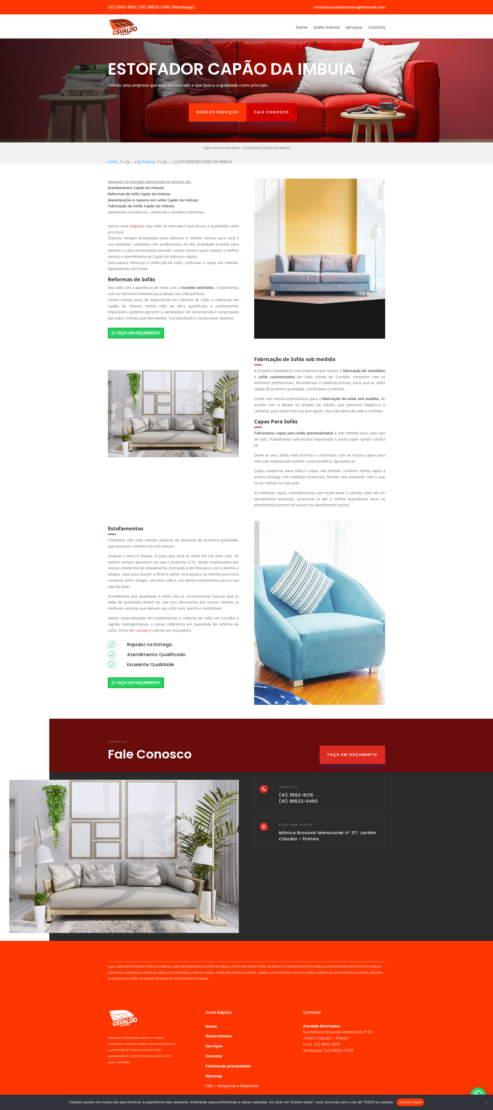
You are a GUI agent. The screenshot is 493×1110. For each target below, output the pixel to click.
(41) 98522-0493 (298, 801)
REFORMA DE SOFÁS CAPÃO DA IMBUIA (181, 978)
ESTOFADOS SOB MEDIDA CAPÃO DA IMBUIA (137, 973)
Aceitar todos (410, 1102)
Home (301, 27)
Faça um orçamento (352, 754)
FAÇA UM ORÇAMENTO (138, 332)
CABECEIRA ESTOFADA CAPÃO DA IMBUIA (142, 966)
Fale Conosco (271, 112)
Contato (376, 27)
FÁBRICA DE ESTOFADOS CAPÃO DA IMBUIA (287, 973)
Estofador (232, 147)
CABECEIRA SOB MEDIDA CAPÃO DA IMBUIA (201, 966)
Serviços (354, 27)
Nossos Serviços (217, 112)
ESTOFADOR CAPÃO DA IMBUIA (304, 966)
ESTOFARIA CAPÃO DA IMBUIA (236, 973)
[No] (486, 1102)
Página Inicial (212, 147)
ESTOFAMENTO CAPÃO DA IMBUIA (192, 973)
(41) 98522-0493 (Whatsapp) (167, 7)
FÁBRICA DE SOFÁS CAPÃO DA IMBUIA (342, 973)
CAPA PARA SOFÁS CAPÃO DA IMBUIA (256, 966)
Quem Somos (326, 27)
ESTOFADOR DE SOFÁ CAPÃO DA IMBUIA (353, 966)
